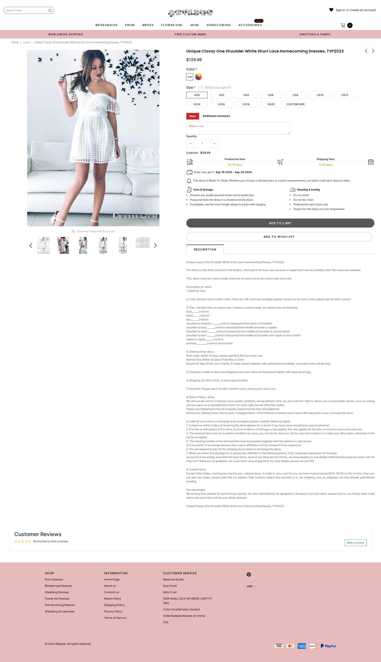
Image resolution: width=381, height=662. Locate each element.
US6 (271, 95)
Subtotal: (192, 153)
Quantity (191, 136)
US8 (295, 95)
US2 (221, 95)
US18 (246, 104)
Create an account (363, 10)
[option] (65, 34)
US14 (197, 104)
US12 (345, 95)
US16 (221, 104)
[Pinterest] (249, 574)
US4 (246, 95)
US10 (320, 95)
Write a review (355, 542)
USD (249, 586)
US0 (197, 95)
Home (15, 42)
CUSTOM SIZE (295, 104)
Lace (26, 42)
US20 (271, 104)
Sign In (340, 10)
